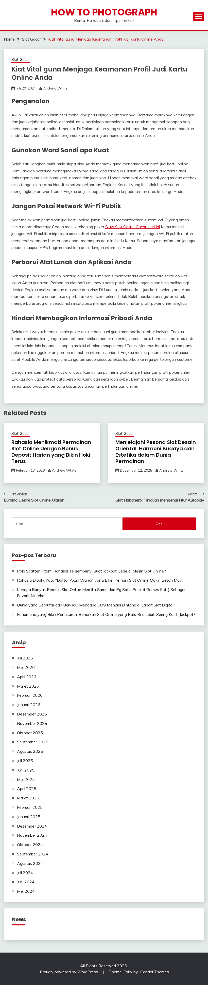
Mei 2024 (26, 891)
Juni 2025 (25, 770)
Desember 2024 (32, 826)
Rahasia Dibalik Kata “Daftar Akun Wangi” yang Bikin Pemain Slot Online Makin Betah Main (100, 580)
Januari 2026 (28, 704)
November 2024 (32, 835)
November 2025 (32, 723)
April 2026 (26, 676)
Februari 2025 (30, 807)
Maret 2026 (28, 686)
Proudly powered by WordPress (69, 971)
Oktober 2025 (30, 732)
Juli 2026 (25, 657)
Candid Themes (154, 971)
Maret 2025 (28, 797)
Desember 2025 (32, 714)
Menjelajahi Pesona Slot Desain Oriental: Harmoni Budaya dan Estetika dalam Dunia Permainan (155, 452)
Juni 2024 (25, 881)
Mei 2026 (26, 667)
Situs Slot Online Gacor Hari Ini (132, 226)
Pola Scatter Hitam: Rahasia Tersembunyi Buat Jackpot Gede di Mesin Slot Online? (91, 571)
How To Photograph (104, 12)
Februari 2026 (30, 695)
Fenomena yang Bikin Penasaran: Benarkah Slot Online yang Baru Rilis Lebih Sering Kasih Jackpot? (106, 614)
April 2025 (26, 788)
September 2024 (32, 853)
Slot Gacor (20, 59)
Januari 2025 (28, 816)
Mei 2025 (26, 779)
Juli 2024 (25, 872)
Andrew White (55, 88)
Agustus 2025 (30, 751)
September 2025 (32, 741)
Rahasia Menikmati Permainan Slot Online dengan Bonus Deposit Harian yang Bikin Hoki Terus (51, 452)
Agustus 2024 (30, 863)
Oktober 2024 (30, 844)
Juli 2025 (25, 760)
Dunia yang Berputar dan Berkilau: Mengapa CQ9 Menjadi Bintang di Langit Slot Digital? (96, 604)
